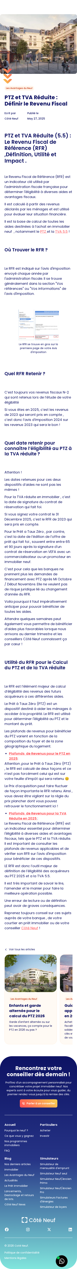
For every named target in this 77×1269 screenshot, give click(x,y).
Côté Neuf (29, 928)
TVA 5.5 (61, 231)
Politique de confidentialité (21, 1252)
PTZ (43, 231)
